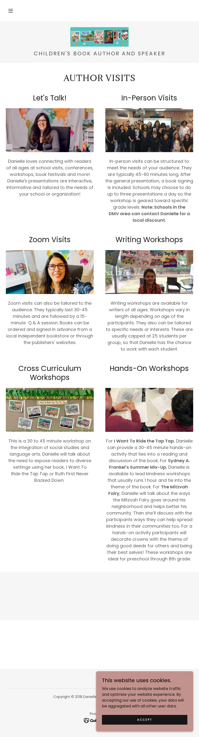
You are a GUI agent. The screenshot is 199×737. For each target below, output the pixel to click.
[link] (99, 37)
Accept (144, 719)
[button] (11, 11)
